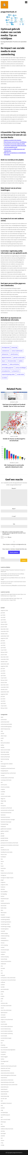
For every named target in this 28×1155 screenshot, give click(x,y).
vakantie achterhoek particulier (9, 1066)
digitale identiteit (6, 357)
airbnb (2, 733)
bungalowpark (4, 770)
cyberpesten (5, 354)
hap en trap (4, 854)
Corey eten (3, 598)
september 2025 (5, 636)
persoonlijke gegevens (7, 367)
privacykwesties (6, 371)
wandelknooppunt (5, 1115)
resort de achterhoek (6, 1010)
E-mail (14, 516)
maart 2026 (3, 622)
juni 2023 (3, 698)
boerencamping (5, 759)
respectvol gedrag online (8, 374)
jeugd (2, 880)
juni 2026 (3, 615)
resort (2, 1008)
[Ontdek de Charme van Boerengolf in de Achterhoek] (14, 422)
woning (3, 1131)
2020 (2, 717)
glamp (2, 833)
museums (3, 952)
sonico (2, 1040)
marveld (3, 931)
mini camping (4, 945)
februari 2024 (4, 680)
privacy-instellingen (21, 367)
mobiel (2, 947)
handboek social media (6, 852)
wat (2, 1117)
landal (2, 901)
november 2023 (5, 687)
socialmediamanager (6, 1038)
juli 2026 (3, 612)
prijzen (2, 996)
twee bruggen (4, 1056)
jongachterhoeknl (7, 41)
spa (2, 1042)
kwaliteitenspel (5, 898)
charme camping (5, 787)
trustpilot (3, 1054)
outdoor (3, 984)
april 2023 (3, 703)
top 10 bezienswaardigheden (8, 1049)
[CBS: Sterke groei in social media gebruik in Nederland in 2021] (14, 452)
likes (2, 910)
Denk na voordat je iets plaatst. (12, 140)
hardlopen (3, 856)
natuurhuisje (4, 959)
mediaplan (3, 938)
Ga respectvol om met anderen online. (14, 144)
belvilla (2, 747)
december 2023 (4, 685)
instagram (3, 875)
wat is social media (5, 1119)
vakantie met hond (5, 1068)
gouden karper (4, 840)
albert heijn (4, 736)
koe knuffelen (4, 891)
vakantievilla (4, 1094)
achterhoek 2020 (5, 722)
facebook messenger (6, 822)
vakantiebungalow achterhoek (8, 1075)
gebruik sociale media (19, 357)
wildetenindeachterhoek (7, 1128)
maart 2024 (3, 678)
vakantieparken (5, 1091)
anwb (2, 738)
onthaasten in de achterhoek (8, 977)
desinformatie (14, 354)
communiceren (5, 350)
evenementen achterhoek (7, 810)
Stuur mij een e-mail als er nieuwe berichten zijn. (14, 549)
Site (14, 524)
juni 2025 (3, 643)
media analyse (4, 933)
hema (2, 861)
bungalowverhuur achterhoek (8, 773)
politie (2, 991)
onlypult (3, 975)
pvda (2, 998)
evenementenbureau (6, 812)
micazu (2, 942)
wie (1, 1124)
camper (3, 775)
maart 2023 (3, 705)
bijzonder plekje (5, 752)
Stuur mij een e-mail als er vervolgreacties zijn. (14, 544)
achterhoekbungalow (6, 726)
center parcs (4, 784)
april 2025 (3, 647)
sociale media (20, 374)
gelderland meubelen (6, 829)
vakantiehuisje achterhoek (7, 1082)
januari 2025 (4, 654)
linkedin (3, 915)
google (2, 836)
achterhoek (4, 719)
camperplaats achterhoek (7, 777)
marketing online (5, 924)
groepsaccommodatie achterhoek (9, 843)
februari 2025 (4, 652)
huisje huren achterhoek (7, 873)
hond (2, 866)
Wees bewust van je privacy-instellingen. (15, 142)
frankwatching (4, 824)
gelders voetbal (5, 831)
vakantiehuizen (5, 1087)
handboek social (5, 849)
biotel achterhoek (5, 756)
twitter (2, 1059)
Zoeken (3, 558)
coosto (2, 794)
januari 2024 (4, 682)
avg (2, 740)
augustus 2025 (4, 638)
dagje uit (3, 798)
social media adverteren (7, 1026)
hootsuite (3, 868)
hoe (2, 863)
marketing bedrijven (6, 922)
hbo (2, 859)
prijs (2, 994)
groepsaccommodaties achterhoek (10, 845)
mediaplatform (4, 940)
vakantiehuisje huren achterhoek (9, 1084)
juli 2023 (3, 696)
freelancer (3, 826)
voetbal (3, 1108)
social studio (4, 1035)
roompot (3, 1015)
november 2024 (5, 659)
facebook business (5, 817)
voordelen (4, 377)
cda (1, 782)
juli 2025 (3, 640)
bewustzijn (14, 347)
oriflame (3, 982)
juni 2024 (3, 671)
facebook (3, 815)
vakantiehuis (4, 1077)
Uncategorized (5, 347)
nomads (3, 968)
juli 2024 (3, 668)
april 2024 (3, 675)
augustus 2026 (4, 610)
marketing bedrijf (5, 919)
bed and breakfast (5, 743)
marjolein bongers (5, 917)
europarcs (3, 805)
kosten (2, 896)
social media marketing (7, 1033)
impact (3, 361)
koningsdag (4, 894)
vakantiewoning (5, 1096)
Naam (14, 508)
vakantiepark (4, 1089)
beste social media (5, 749)
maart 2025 (3, 650)
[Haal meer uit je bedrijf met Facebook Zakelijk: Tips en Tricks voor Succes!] (14, 395)
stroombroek (4, 1047)
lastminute (3, 905)
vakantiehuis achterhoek (7, 1080)
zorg (2, 1142)
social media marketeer (7, 1031)
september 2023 (5, 692)
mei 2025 (3, 645)
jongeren (3, 882)
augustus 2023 (4, 694)
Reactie (14, 488)
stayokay (3, 1045)
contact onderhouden (17, 350)
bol (1, 761)
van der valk (4, 1098)
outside (2, 987)
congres (3, 789)
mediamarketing (5, 936)
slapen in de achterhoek (7, 1019)
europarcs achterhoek (6, 808)
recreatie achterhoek (6, 1005)
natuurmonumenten (6, 961)
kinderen (3, 887)
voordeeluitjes (4, 1112)
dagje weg (3, 801)
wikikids (3, 1126)
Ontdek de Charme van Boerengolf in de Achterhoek (14, 439)
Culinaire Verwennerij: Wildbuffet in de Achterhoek (13, 585)
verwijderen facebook (6, 1103)
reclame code (4, 1003)
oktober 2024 (4, 661)
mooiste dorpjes (5, 949)
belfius (2, 745)
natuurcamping (5, 956)
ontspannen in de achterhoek (8, 980)
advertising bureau (5, 729)
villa (2, 1105)
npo (2, 973)
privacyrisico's (15, 371)
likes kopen (3, 912)
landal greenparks (5, 903)
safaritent (3, 1017)
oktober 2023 (4, 689)
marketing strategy (6, 926)
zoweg (2, 1145)
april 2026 (3, 619)
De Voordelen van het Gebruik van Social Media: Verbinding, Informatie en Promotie (12, 574)
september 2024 (5, 664)
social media (4, 1024)
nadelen (21, 361)
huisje (2, 870)
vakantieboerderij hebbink (7, 1073)
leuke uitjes (3, 908)
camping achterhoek (6, 780)
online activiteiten (14, 364)
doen (2, 803)
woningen (3, 1133)
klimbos (3, 889)
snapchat (3, 1022)
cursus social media (5, 796)
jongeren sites (4, 884)
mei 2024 (3, 673)
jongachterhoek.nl (9, 11)
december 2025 (4, 629)
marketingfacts (5, 929)
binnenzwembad (5, 754)
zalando (3, 1135)
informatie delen (12, 361)
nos (2, 970)
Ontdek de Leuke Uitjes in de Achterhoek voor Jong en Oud (13, 595)
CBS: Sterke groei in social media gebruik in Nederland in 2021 (14, 466)
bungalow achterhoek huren (8, 768)
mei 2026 (3, 617)
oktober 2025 (4, 633)
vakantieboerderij (5, 1070)
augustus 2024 (4, 666)
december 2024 (4, 657)
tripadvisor (3, 1052)
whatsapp (3, 1122)
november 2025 (5, 631)
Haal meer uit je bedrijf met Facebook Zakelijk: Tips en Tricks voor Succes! (14, 405)
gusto (2, 847)
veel (2, 1101)
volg (2, 1110)
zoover (2, 1140)
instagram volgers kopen (7, 877)
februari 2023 (4, 708)
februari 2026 (4, 624)
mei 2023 (3, 701)
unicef (2, 1063)
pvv (1, 1001)
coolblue (3, 791)
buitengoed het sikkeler (7, 763)
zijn (2, 1138)
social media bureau (6, 1029)
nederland (3, 963)
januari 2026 (4, 626)
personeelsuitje (5, 989)
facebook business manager (8, 819)
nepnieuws (4, 364)
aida (2, 731)
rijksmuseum (4, 1012)
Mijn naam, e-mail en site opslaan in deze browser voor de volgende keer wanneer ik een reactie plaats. (14, 533)
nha (2, 966)
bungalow (3, 766)
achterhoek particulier (6, 724)
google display (4, 838)
